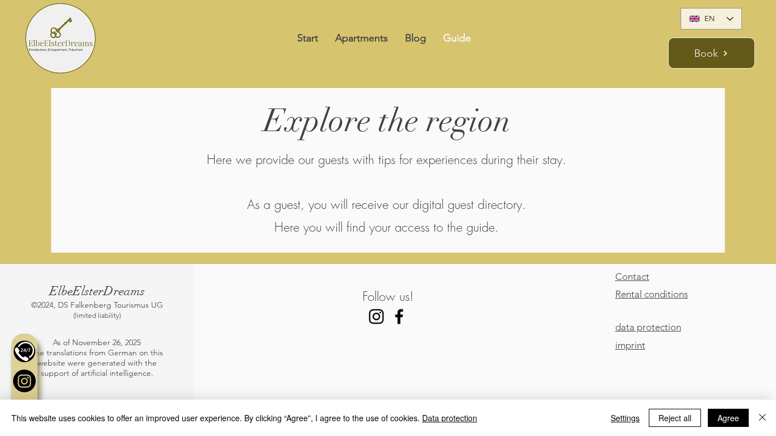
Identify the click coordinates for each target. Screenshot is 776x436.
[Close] (762, 418)
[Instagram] (24, 381)
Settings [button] (625, 418)
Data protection (449, 418)
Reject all (674, 418)
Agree (728, 418)
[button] (24, 351)
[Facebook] (399, 316)
